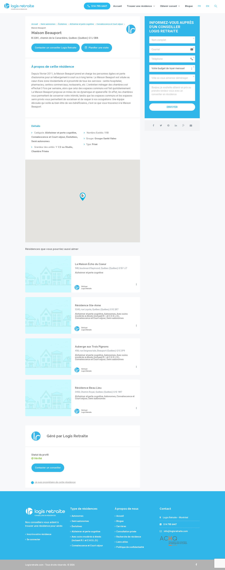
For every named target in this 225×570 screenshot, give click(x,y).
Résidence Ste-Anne (88, 305)
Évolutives (77, 526)
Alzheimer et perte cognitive (86, 531)
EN (207, 6)
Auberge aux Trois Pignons (92, 346)
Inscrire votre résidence (39, 534)
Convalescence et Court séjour (87, 545)
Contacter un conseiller (48, 467)
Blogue (189, 6)
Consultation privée (126, 531)
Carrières (121, 526)
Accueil (117, 6)
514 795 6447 (170, 524)
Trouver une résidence (139, 6)
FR (199, 6)
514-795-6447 (99, 6)
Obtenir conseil (168, 6)
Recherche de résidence (128, 536)
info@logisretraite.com (176, 531)
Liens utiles (122, 542)
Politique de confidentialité (130, 547)
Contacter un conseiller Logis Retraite (55, 47)
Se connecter (33, 539)
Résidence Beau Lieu (88, 387)
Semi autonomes (80, 521)
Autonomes (77, 516)
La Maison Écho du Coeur (90, 264)
